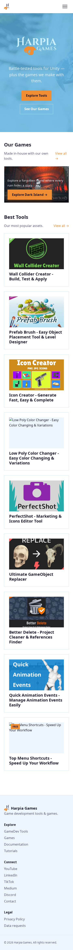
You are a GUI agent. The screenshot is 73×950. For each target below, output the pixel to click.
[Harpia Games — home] (6, 6)
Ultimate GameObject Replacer (31, 577)
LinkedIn (10, 875)
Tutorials (10, 851)
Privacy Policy (14, 919)
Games (9, 838)
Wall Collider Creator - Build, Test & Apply (31, 276)
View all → (61, 156)
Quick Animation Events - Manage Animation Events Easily (35, 700)
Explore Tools (36, 95)
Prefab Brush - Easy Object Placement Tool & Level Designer (35, 337)
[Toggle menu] (65, 6)
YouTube (10, 868)
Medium (10, 888)
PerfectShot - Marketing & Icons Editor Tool (35, 518)
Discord (10, 895)
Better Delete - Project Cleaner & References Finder (31, 637)
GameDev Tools (16, 831)
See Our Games (36, 109)
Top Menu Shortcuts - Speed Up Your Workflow (34, 760)
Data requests (15, 925)
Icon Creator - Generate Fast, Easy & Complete (32, 397)
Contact (10, 901)
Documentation (16, 844)
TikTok (9, 882)
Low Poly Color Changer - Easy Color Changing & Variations (34, 458)
